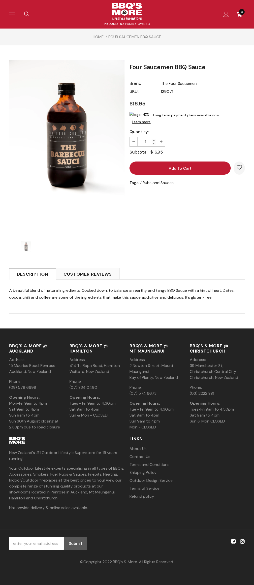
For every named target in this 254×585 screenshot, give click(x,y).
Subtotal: (139, 152)
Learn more (141, 122)
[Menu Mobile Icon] (12, 14)
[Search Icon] (26, 14)
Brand (135, 83)
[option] (67, 146)
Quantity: (139, 132)
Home (98, 36)
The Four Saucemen (179, 83)
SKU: (133, 91)
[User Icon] (226, 14)
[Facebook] (232, 541)
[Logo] (127, 11)
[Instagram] (241, 541)
